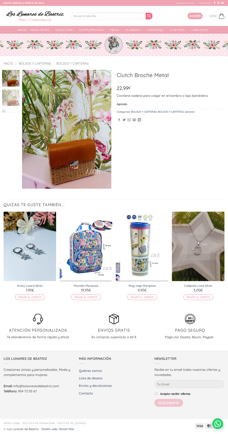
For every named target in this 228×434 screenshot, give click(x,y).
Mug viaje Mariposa (142, 285)
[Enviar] (149, 16)
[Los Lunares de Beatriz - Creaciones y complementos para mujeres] (35, 16)
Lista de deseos (90, 378)
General (190, 111)
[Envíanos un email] (222, 3)
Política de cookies (71, 423)
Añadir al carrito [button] (30, 297)
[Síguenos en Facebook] (214, 3)
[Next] (105, 129)
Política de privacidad (38, 423)
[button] (195, 16)
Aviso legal (12, 423)
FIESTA (114, 30)
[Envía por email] (129, 120)
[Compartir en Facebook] (119, 120)
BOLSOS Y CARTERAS (35, 63)
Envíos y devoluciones (95, 386)
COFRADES (155, 30)
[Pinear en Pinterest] (134, 120)
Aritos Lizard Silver (30, 285)
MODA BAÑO (39, 30)
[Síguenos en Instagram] (218, 3)
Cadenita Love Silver (198, 285)
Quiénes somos (185, 3)
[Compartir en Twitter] (124, 120)
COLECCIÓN (63, 30)
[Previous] (28, 129)
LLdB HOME (199, 30)
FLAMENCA (133, 30)
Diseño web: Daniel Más (57, 429)
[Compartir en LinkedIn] (139, 120)
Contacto (204, 3)
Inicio (22, 30)
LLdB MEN (176, 30)
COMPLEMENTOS (91, 30)
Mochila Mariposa (86, 285)
